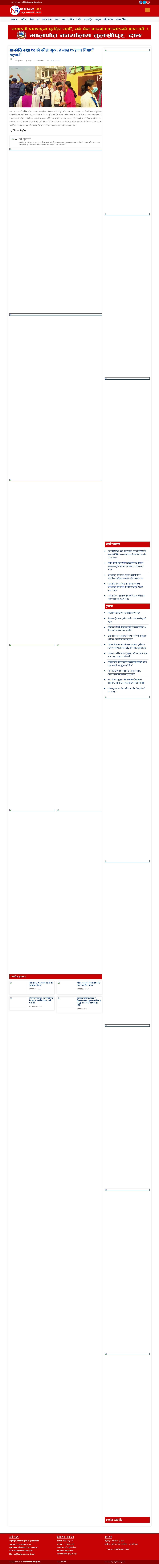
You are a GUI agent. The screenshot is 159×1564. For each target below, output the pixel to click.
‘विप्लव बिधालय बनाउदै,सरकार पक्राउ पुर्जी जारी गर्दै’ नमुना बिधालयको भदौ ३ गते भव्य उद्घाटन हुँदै (127, 646)
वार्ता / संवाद (47, 19)
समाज (57, 19)
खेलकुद (98, 19)
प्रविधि (78, 19)
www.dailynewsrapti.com (20, 1544)
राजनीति (23, 19)
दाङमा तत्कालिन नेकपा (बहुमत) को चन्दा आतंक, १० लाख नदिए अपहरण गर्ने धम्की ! (127, 655)
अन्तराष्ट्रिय (88, 19)
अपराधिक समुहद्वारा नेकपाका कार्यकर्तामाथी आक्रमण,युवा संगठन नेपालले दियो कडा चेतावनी (126, 681)
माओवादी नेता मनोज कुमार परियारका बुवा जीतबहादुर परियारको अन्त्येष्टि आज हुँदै (124, 585)
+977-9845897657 (17, 2)
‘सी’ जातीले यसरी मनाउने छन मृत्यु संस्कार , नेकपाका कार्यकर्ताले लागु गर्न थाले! (124, 672)
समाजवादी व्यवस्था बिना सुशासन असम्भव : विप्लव (41, 984)
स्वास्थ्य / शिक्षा (122, 19)
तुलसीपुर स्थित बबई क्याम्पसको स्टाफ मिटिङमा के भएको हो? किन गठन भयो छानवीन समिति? (127, 552)
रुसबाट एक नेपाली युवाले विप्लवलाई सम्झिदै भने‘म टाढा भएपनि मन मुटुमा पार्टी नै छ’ (127, 663)
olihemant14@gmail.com (34, 2)
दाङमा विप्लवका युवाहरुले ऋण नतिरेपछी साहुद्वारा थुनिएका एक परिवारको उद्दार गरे (127, 637)
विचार (31, 19)
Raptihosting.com (119, 1562)
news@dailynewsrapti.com (23, 1554)
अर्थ (37, 19)
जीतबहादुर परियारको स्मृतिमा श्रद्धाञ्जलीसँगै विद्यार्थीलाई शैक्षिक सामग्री (124, 576)
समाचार (13, 19)
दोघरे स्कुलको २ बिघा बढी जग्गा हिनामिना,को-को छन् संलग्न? (126, 690)
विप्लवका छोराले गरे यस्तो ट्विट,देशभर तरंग (124, 613)
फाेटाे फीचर (108, 19)
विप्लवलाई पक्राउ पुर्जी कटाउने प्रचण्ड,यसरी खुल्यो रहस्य (127, 620)
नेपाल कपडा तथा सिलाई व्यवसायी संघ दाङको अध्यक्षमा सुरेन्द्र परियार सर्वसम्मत (125, 564)
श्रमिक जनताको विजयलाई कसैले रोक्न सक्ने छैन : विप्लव (88, 984)
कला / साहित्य (68, 19)
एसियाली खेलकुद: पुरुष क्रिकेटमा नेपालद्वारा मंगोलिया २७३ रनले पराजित (41, 1001)
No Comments (55, 61)
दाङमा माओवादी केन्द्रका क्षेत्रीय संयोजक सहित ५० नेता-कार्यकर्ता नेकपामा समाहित (127, 628)
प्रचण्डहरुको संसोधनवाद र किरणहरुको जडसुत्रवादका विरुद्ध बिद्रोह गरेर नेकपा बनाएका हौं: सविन (89, 1002)
